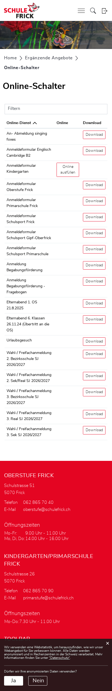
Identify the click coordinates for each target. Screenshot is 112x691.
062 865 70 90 (38, 591)
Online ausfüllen (69, 169)
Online (62, 123)
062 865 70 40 (38, 502)
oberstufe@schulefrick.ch (46, 509)
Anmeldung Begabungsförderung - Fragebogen (26, 286)
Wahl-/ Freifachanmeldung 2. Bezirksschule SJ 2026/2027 (29, 359)
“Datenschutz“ (59, 657)
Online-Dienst (19, 123)
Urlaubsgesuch (19, 340)
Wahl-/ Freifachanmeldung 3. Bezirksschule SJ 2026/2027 (29, 397)
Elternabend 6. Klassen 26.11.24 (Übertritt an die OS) (28, 324)
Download (92, 123)
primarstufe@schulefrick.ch (48, 598)
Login (104, 11)
